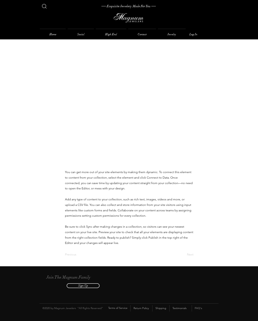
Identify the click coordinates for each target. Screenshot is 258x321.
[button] (83, 285)
